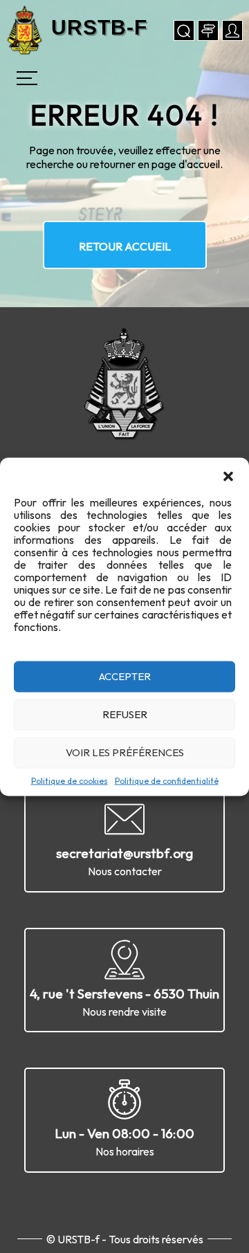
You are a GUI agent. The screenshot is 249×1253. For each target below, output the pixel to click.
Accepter (125, 676)
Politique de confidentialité (167, 780)
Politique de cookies (69, 780)
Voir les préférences (125, 752)
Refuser (124, 714)
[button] (228, 475)
